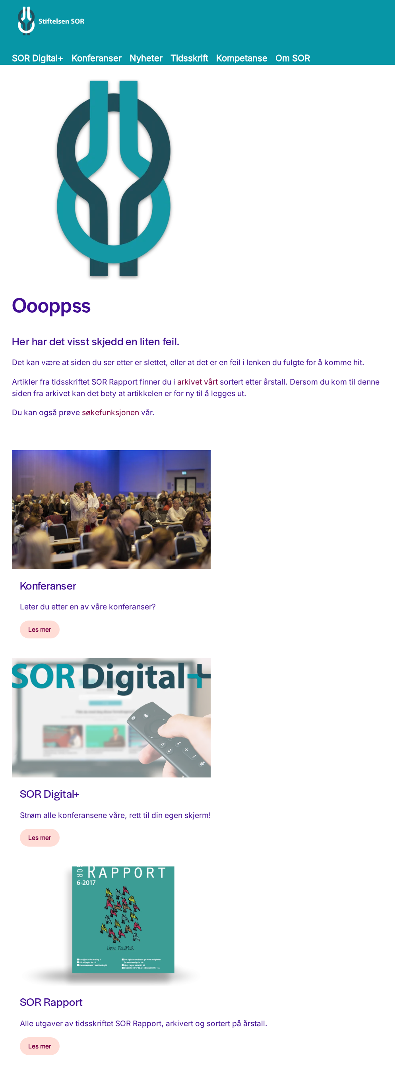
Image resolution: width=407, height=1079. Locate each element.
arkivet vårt (197, 382)
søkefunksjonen (110, 412)
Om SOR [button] (292, 58)
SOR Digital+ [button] (38, 58)
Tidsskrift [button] (189, 58)
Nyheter (146, 58)
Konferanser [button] (97, 58)
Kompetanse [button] (241, 58)
